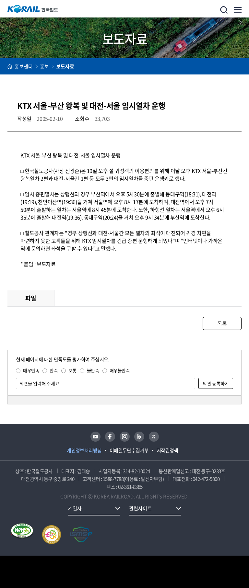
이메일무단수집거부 (129, 450)
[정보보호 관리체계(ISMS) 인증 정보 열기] (81, 534)
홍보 (44, 66)
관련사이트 (140, 508)
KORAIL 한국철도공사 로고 (32, 9)
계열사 (75, 508)
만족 (54, 370)
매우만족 (31, 370)
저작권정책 (167, 450)
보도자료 (65, 66)
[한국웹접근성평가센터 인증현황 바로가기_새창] (22, 534)
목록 (222, 323)
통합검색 (224, 10)
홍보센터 (24, 66)
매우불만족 (120, 370)
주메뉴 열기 (238, 10)
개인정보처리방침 (84, 450)
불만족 (93, 370)
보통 (72, 370)
